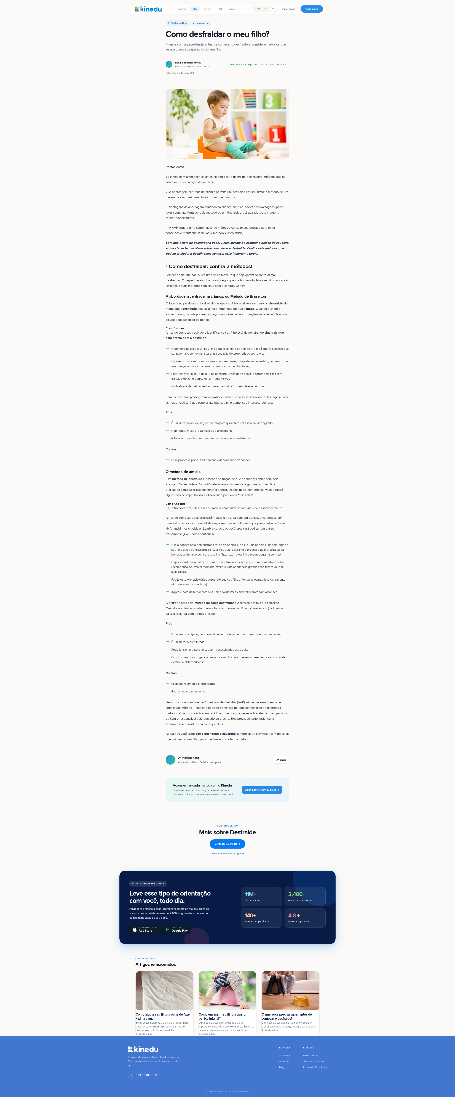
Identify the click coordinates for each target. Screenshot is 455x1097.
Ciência (207, 9)
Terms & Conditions (313, 1061)
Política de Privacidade (315, 1067)
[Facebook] (131, 1075)
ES (265, 8)
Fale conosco (310, 1055)
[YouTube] (147, 1075)
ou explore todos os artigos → (227, 853)
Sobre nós (284, 1055)
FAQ (220, 9)
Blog (195, 9)
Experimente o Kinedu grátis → (262, 789)
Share (283, 760)
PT (273, 8)
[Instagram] (139, 1075)
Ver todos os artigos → (227, 844)
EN (258, 8)
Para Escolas (289, 9)
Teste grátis (311, 9)
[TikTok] (155, 1075)
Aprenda (182, 9)
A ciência (284, 1061)
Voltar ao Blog (179, 23)
